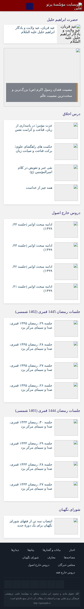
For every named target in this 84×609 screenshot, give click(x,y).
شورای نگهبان (30, 557)
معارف (51, 557)
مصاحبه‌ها (69, 557)
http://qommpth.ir (42, 603)
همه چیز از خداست (39, 187)
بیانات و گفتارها (52, 550)
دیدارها (15, 550)
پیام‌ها (31, 550)
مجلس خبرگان (66, 565)
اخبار (72, 550)
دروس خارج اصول (38, 565)
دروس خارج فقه (65, 572)
